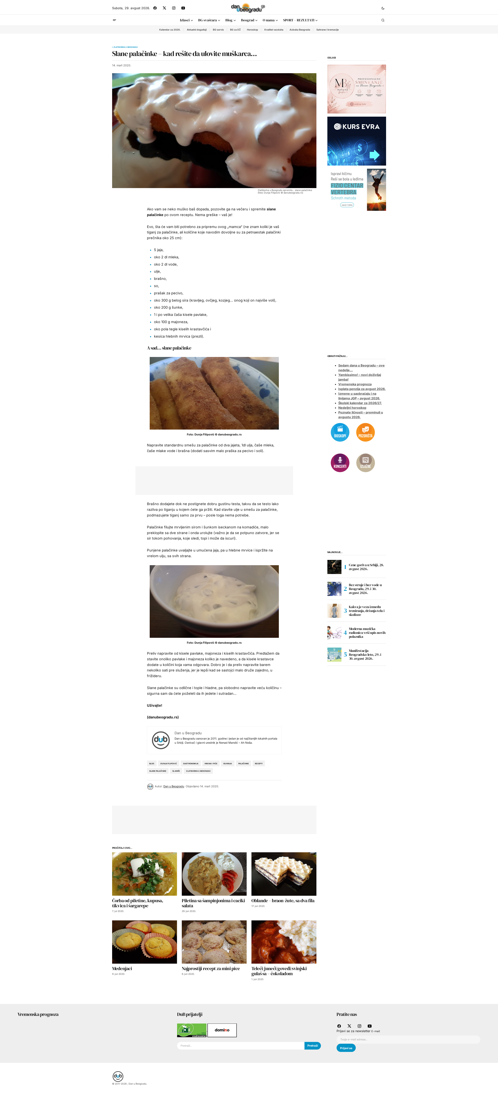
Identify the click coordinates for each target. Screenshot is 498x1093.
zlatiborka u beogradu (198, 771)
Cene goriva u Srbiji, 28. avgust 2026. (366, 566)
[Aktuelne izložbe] (365, 462)
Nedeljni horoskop (352, 408)
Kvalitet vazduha (273, 29)
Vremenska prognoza (355, 384)
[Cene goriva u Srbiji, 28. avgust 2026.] (334, 567)
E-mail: (375, 1031)
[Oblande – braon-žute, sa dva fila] (283, 874)
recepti (259, 763)
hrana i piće (211, 763)
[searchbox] (240, 1046)
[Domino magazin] (222, 1030)
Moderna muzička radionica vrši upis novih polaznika (367, 632)
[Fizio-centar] (356, 189)
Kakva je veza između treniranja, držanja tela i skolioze (367, 610)
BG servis (218, 29)
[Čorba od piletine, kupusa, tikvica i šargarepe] (144, 874)
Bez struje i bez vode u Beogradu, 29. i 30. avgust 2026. (365, 588)
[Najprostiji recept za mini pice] (214, 942)
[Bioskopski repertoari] (340, 432)
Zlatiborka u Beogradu (125, 47)
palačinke (243, 763)
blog (151, 763)
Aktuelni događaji (197, 29)
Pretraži (312, 1045)
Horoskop (252, 29)
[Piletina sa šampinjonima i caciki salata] (214, 874)
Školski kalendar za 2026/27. (360, 403)
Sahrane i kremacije (327, 29)
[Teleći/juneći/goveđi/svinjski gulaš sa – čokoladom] (283, 942)
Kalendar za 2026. (170, 29)
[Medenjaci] (144, 942)
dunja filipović (168, 763)
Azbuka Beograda (300, 29)
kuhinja (227, 763)
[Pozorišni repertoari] (365, 432)
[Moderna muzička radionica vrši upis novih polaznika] (334, 633)
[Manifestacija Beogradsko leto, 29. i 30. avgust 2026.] (334, 655)
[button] (383, 8)
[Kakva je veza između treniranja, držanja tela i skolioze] (334, 611)
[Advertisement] (211, 480)
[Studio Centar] (192, 1030)
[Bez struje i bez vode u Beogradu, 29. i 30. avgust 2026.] (334, 589)
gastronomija (190, 763)
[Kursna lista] (356, 89)
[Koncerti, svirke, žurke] (340, 462)
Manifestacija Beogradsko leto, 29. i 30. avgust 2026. (365, 654)
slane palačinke (157, 771)
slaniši (176, 771)
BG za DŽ (235, 29)
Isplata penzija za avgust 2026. (362, 389)
